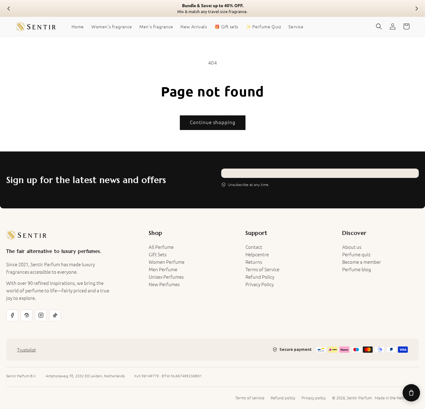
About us (351, 247)
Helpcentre (257, 254)
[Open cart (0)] (411, 393)
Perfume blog (356, 269)
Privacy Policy (259, 284)
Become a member (361, 261)
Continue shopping (213, 122)
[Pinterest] (26, 315)
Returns (253, 261)
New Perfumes (164, 284)
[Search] (379, 26)
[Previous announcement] (9, 8)
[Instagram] (41, 315)
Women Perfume (166, 261)
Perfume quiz (356, 254)
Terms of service (249, 398)
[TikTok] (55, 315)
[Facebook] (12, 315)
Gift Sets (157, 254)
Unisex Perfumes (166, 276)
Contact (253, 247)
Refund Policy (259, 276)
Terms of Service (262, 269)
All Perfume (161, 247)
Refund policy (283, 398)
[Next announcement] (416, 8)
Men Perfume (163, 269)
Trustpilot (26, 349)
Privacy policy (313, 398)
